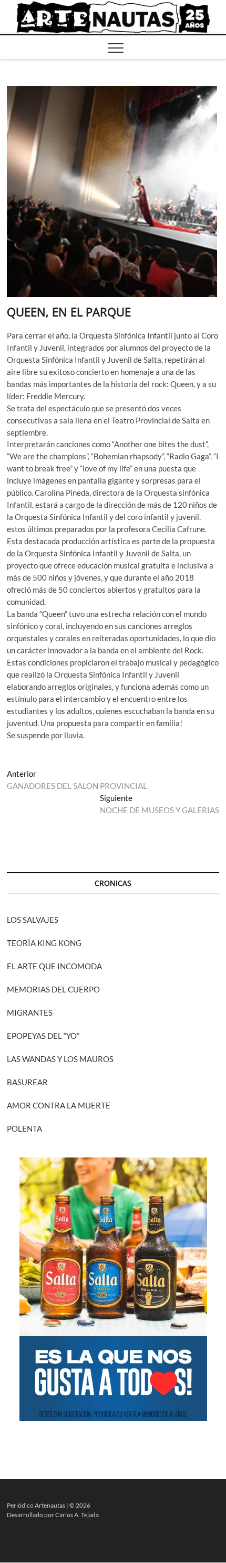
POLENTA (24, 1128)
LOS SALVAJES (32, 919)
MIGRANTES (30, 1012)
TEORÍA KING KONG (44, 943)
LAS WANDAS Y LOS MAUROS (60, 1059)
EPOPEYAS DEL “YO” (43, 1035)
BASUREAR (27, 1082)
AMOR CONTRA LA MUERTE (58, 1105)
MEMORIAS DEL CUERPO (53, 989)
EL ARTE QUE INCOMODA (54, 966)
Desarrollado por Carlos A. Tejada (53, 1515)
